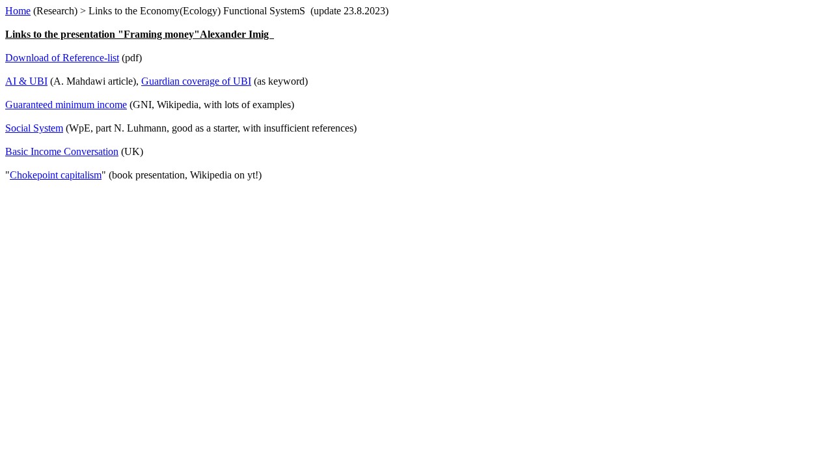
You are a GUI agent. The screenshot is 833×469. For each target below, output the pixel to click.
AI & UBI (26, 81)
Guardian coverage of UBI (196, 81)
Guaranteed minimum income (66, 104)
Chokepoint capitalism (56, 174)
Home (18, 10)
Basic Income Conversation (61, 151)
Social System (34, 128)
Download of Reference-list (62, 57)
